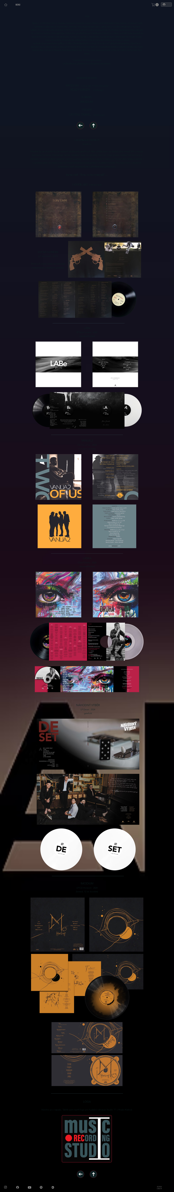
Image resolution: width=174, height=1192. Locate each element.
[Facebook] (17, 1187)
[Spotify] (41, 1187)
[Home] (6, 4)
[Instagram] (5, 1187)
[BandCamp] (53, 1187)
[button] (155, 4)
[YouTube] (29, 1187)
